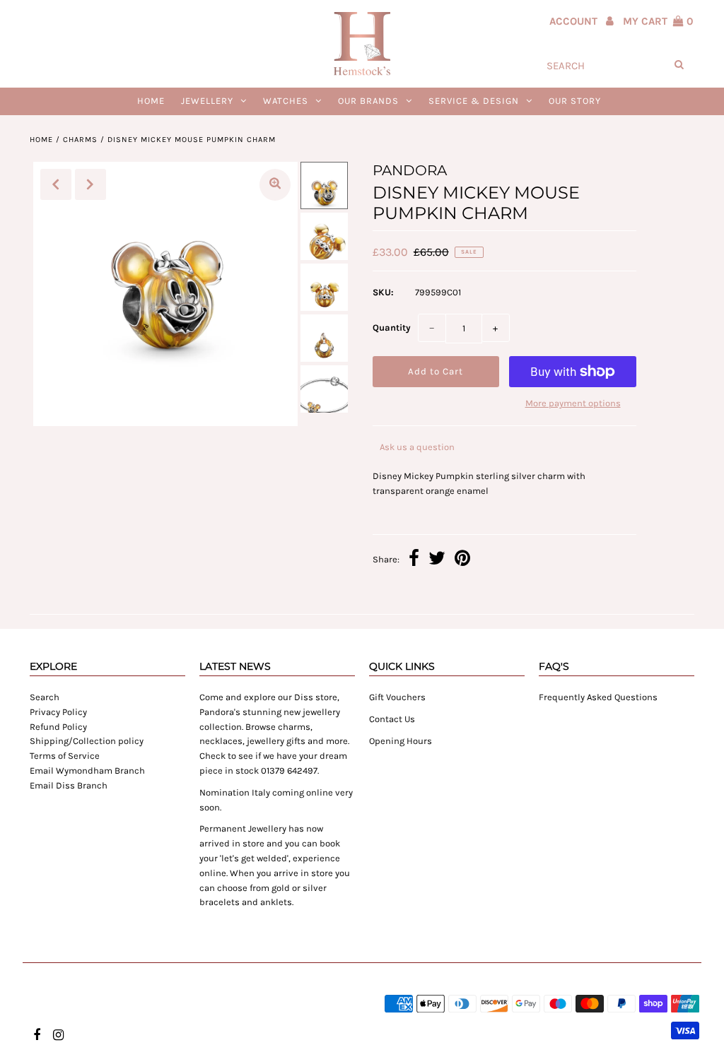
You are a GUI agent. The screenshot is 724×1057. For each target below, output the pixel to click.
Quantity (392, 327)
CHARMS (80, 139)
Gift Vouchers (397, 697)
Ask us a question (417, 447)
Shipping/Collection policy (87, 741)
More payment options (573, 403)
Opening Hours (400, 741)
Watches (285, 100)
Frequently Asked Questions (598, 697)
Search (44, 697)
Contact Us (392, 719)
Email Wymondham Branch (87, 770)
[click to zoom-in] (275, 185)
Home (151, 100)
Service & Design (473, 100)
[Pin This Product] (462, 560)
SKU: (383, 292)
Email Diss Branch (68, 785)
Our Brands (368, 100)
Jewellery (207, 100)
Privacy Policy (58, 712)
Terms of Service (65, 755)
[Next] (90, 184)
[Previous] (55, 184)
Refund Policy (58, 726)
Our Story (575, 100)
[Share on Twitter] (436, 560)
